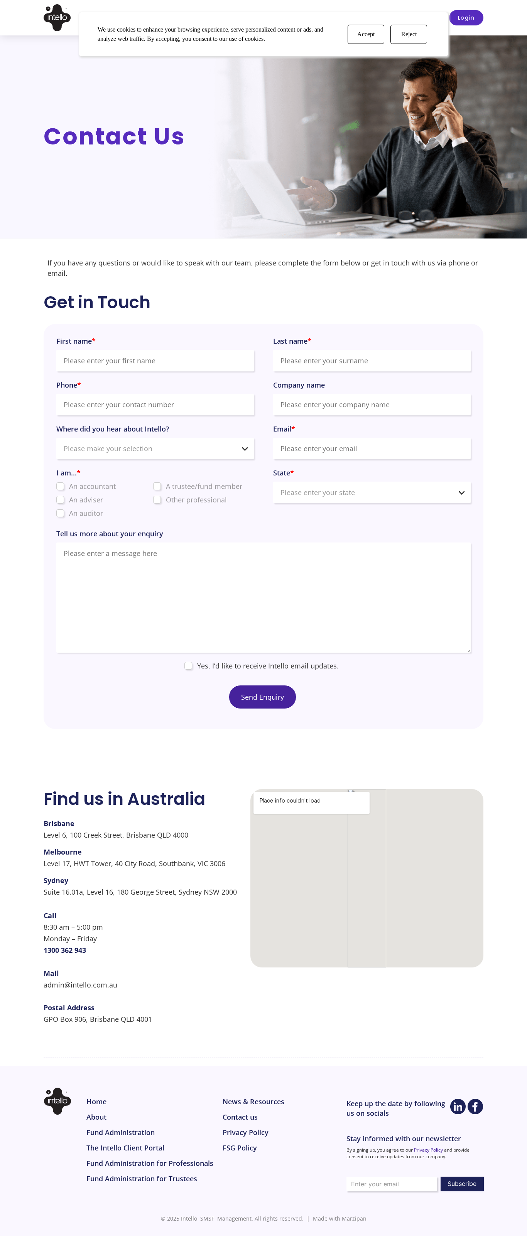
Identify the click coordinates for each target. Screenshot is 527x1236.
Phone (68, 385)
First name (76, 341)
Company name (299, 385)
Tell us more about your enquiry (109, 533)
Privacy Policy (428, 1150)
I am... (68, 472)
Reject (409, 34)
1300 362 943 (65, 950)
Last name (292, 341)
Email (284, 428)
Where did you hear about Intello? (112, 428)
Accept (366, 34)
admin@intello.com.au (80, 984)
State (283, 472)
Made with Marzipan (340, 1218)
